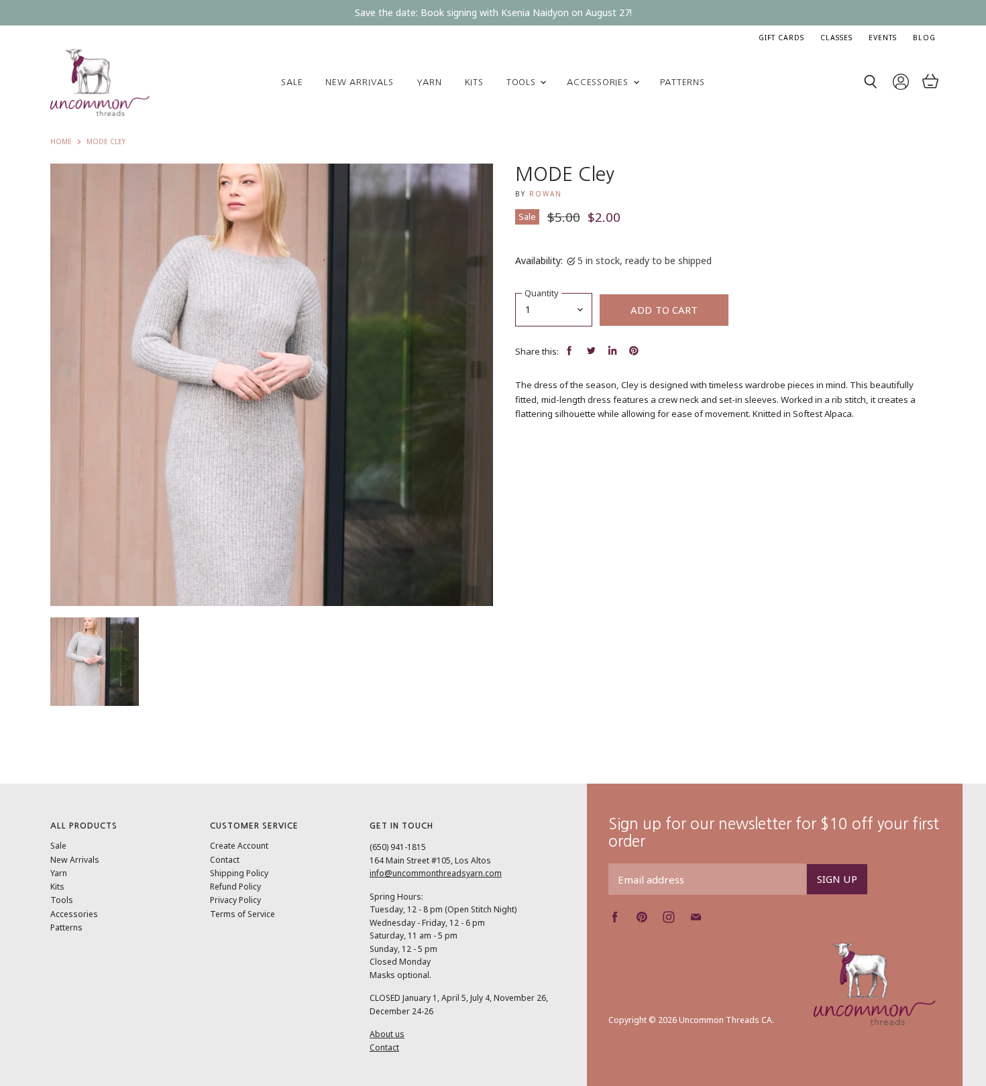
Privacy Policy (235, 900)
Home (61, 142)
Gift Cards (781, 38)
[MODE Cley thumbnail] (94, 661)
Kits (474, 82)
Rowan (545, 193)
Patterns (682, 82)
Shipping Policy (239, 873)
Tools (522, 82)
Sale (292, 82)
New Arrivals (359, 82)
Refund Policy (235, 886)
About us (387, 1034)
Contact (224, 859)
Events (883, 38)
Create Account (239, 845)
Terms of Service (242, 914)
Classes (836, 38)
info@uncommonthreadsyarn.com (436, 873)
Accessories (599, 82)
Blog (924, 38)
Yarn (429, 82)
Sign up (837, 879)
